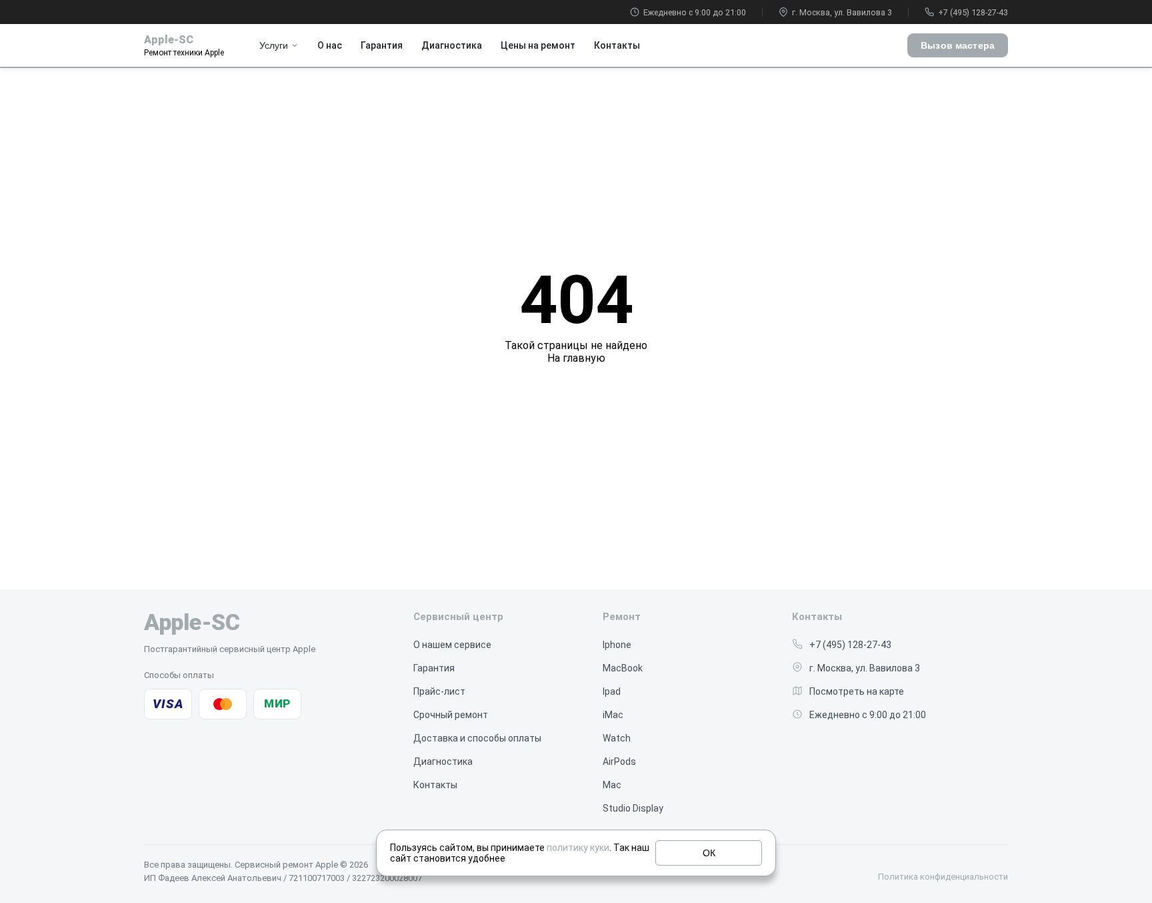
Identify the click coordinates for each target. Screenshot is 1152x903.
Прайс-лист (439, 691)
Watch (617, 738)
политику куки (578, 847)
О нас (329, 45)
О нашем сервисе (452, 644)
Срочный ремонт (450, 714)
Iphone (617, 644)
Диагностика (451, 45)
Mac (612, 785)
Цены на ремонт (538, 45)
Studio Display (633, 808)
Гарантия (382, 45)
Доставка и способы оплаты (477, 738)
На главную (576, 358)
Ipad (612, 691)
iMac (613, 714)
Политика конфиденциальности (943, 877)
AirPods (619, 761)
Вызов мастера (958, 45)
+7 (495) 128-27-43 (973, 12)
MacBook (623, 668)
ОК (709, 853)
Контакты (617, 45)
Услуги (273, 45)
